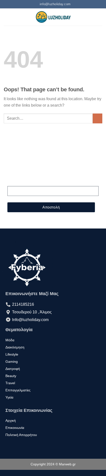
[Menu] (7, 17)
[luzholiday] (53, 17)
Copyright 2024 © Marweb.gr (53, 464)
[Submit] (97, 118)
